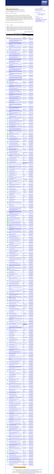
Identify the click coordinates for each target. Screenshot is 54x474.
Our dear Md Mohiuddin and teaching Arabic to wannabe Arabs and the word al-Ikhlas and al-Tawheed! (15, 110)
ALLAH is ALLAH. (11, 269)
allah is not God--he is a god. (12, 308)
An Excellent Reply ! (11, 162)
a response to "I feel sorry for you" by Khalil (14, 247)
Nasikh (10, 292)
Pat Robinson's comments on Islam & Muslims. (14, 369)
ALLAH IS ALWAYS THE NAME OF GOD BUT (14, 309)
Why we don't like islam (12, 410)
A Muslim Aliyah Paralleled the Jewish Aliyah (41, 19)
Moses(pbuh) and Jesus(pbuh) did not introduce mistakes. (15, 358)
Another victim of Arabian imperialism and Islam (14, 164)
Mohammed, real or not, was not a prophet (14, 343)
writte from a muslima (11, 304)
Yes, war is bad (11, 400)
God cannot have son (11, 262)
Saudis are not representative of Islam (13, 230)
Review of (40, 21)
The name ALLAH (11, 329)
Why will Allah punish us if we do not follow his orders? (15, 182)
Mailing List (46, 6)
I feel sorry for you (11, 246)
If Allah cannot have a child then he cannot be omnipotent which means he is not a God (14, 265)
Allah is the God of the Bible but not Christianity (14, 146)
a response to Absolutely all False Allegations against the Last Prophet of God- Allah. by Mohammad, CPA (15, 327)
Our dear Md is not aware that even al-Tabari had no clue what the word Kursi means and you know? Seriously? (15, 100)
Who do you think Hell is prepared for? (13, 221)
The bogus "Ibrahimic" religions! (13, 123)
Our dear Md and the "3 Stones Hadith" (13, 75)
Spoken (18, 6)
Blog (12, 6)
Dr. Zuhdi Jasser (38, 18)
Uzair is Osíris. (10, 81)
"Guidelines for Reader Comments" (11, 30)
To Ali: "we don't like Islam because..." (13, 385)
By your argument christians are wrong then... (14, 285)
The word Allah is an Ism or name (13, 141)
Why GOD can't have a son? (12, 245)
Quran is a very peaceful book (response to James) (15, 287)
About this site (41, 6)
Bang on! (10, 271)
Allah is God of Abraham (12, 348)
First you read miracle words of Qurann (13, 373)
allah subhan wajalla (11, 175)
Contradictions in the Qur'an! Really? (13, 440)
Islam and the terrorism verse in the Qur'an (14, 168)
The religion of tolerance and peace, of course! (14, 383)
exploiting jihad (11, 375)
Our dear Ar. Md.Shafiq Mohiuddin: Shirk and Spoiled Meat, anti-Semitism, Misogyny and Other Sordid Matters (15, 71)
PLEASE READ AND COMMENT (13, 270)
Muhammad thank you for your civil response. (14, 434)
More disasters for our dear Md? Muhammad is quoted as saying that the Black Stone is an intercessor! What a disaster (15, 94)
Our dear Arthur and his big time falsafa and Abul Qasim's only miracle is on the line (15, 459)
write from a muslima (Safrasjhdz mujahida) (14, 315)
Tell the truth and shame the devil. (13, 291)
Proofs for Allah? (11, 406)
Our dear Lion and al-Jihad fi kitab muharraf (14, 322)
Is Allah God (10, 337)
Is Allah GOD (10, 197)
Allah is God (10, 465)
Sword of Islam (11, 389)
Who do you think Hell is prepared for (13, 222)
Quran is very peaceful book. (12, 284)
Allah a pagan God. (11, 338)
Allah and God (11, 189)
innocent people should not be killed (13, 404)
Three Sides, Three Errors (38, 8)
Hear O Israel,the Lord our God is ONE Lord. (14, 257)
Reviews (15, 6)
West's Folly (10, 390)
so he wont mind (11, 216)
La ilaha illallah (11, 199)
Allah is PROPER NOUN (12, 137)
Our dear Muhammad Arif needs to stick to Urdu (14, 267)
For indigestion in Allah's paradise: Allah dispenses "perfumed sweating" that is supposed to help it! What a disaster (15, 229)
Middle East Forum (36, 6)
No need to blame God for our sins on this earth (14, 186)
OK (9, 464)
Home (6, 6)
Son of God (10, 256)
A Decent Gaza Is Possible (39, 17)
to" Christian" (10, 170)
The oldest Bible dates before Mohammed (14, 360)
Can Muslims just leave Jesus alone (13, 263)
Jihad (10, 321)
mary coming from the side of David (13, 241)
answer (10, 198)
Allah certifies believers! (11, 82)
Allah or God (10, 266)
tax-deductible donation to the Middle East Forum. (31, 470)
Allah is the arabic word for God (13, 184)
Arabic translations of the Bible (12, 119)
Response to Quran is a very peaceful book (14, 290)
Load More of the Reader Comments (19, 467)
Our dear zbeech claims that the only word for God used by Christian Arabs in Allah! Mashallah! (15, 128)
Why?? (10, 242)
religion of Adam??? (11, 152)
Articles (9, 6)
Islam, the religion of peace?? (12, 386)
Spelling (10, 261)
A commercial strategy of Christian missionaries (14, 300)
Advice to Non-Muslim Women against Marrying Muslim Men (41, 20)
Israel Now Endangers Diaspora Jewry (40, 10)
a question (10, 169)
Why (9, 176)
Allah (10, 336)
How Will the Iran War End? (38, 9)
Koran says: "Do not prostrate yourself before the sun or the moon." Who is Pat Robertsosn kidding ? (15, 366)
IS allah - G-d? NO (11, 376)
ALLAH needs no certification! (12, 215)
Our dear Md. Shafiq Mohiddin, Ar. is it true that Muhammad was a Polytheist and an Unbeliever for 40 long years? (15, 61)
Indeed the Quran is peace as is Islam (13, 320)
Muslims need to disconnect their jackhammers (14, 117)
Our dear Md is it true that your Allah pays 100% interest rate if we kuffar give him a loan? (15, 89)
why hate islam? (11, 382)
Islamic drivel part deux (12, 255)
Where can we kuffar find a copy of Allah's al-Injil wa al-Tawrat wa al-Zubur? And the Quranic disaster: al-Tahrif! (15, 130)
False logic (10, 335)
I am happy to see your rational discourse (14, 120)
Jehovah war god (11, 295)
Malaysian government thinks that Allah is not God (14, 296)
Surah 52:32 (10, 185)
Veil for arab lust (11, 161)
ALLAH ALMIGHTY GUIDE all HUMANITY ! (14, 38)
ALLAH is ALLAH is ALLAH (12, 63)
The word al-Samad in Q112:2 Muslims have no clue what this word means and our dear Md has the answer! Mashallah (15, 86)
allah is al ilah (11, 354)
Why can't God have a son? (12, 237)
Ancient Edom (11, 136)
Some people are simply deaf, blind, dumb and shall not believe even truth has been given (15, 351)
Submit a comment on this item (28, 31)
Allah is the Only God (11, 181)
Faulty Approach (11, 234)
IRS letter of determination (31, 473)
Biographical (30, 6)
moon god (10, 344)
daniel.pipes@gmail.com (33, 469)
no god (10, 365)
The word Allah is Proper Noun (12, 140)
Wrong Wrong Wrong (11, 160)
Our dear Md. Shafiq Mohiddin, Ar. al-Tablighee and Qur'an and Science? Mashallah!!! (15, 53)
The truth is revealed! (11, 393)
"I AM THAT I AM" (11, 233)
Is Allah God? (17, 9)
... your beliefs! (11, 188)
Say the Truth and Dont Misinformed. (13, 420)
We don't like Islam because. (12, 381)
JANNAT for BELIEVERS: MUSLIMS (13, 223)
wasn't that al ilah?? (11, 331)
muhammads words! (11, 405)
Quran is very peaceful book (12, 283)
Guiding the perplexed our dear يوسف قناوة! (14, 207)
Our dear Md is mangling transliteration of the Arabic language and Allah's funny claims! (15, 96)
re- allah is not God (11, 314)
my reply (10, 450)
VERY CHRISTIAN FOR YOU (12, 254)
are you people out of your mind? (13, 217)
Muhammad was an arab (12, 330)
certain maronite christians (12, 361)
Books (20, 6)
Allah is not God (11, 303)
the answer (10, 171)
